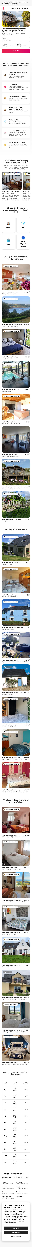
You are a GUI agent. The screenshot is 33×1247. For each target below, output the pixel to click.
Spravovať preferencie (16, 1236)
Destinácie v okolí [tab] (6, 1177)
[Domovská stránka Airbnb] (3, 8)
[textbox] (9, 46)
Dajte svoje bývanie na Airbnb (20, 8)
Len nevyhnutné (16, 1232)
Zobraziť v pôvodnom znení (10, 3)
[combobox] (16, 40)
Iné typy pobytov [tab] (18, 1177)
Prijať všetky (16, 1228)
